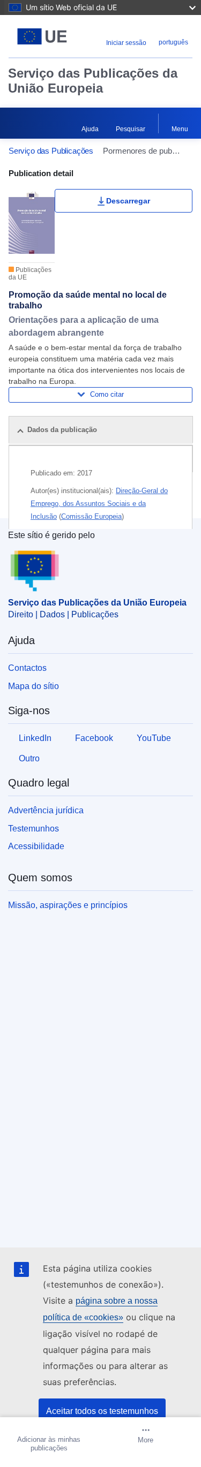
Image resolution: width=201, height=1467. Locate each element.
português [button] (173, 42)
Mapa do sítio (33, 686)
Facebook (94, 738)
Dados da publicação (62, 430)
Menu (180, 129)
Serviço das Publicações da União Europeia (92, 80)
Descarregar (128, 200)
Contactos (27, 667)
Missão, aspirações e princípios (68, 905)
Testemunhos (33, 828)
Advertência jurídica (46, 810)
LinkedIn (35, 738)
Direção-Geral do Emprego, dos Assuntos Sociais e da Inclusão (99, 503)
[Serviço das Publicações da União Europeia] (42, 36)
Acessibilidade (36, 846)
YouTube (154, 738)
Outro (29, 758)
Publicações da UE (30, 273)
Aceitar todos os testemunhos (102, 1411)
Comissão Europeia (91, 516)
